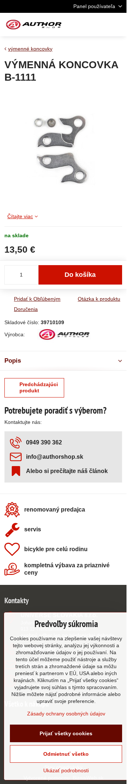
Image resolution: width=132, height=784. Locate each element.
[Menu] (117, 24)
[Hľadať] (82, 24)
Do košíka (80, 274)
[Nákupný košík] (100, 24)
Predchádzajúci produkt (38, 387)
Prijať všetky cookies (66, 733)
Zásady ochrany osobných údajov (66, 714)
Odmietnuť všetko (66, 754)
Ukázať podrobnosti (66, 770)
